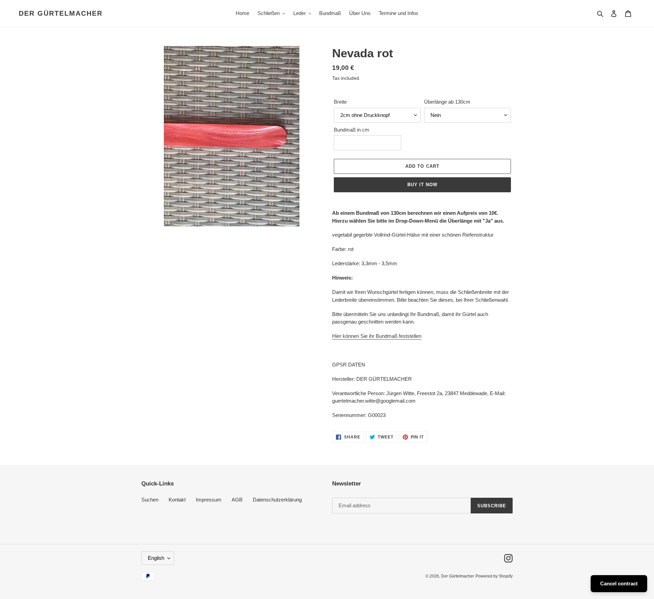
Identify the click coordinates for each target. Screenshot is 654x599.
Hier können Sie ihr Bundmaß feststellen (376, 336)
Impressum (208, 500)
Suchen (149, 500)
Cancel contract (619, 583)
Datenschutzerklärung (277, 500)
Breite (340, 102)
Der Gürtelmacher (61, 13)
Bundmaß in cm (351, 130)
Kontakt (177, 500)
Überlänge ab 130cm (447, 102)
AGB (237, 500)
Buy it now (422, 184)
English (156, 558)
